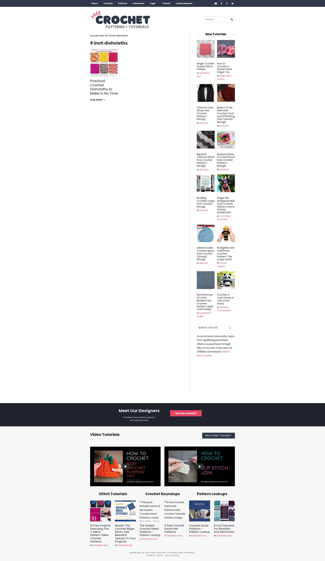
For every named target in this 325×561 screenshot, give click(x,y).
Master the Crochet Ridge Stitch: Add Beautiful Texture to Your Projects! (125, 533)
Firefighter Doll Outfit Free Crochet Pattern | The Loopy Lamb (225, 253)
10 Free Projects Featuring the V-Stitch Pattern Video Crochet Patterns (100, 533)
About (94, 3)
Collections (138, 3)
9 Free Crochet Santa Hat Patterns (174, 529)
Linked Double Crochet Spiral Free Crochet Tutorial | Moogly (205, 253)
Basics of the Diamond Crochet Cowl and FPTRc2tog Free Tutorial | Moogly (226, 115)
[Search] (230, 328)
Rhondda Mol (100, 545)
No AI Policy (173, 555)
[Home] (106, 35)
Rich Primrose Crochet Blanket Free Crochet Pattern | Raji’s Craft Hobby (205, 302)
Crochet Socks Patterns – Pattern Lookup (199, 529)
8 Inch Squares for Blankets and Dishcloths (224, 529)
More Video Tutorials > (218, 435)
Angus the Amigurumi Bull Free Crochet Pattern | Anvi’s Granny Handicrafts (226, 205)
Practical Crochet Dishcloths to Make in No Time (104, 87)
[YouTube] (215, 3)
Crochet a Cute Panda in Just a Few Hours (225, 299)
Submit (166, 3)
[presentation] (104, 63)
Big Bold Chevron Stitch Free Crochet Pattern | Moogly (205, 160)
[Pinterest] (226, 3)
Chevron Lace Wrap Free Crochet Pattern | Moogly (205, 113)
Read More (97, 99)
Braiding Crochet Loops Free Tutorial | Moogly (206, 202)
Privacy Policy (155, 555)
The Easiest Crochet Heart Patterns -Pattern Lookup (150, 530)
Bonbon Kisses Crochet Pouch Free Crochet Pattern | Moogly (226, 160)
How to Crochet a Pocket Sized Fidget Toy (224, 68)
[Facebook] (221, 3)
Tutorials (108, 3)
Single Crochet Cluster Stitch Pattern (205, 66)
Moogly (204, 122)
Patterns (122, 3)
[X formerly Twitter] (232, 3)
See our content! (186, 413)
